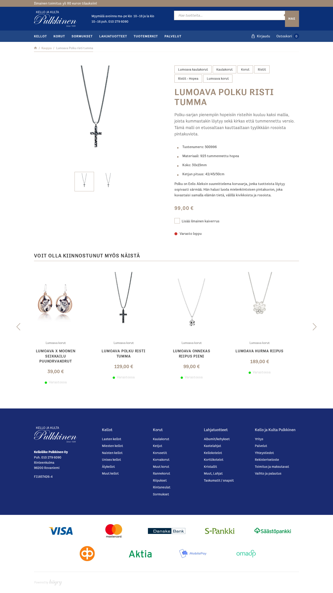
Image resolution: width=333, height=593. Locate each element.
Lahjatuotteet (113, 36)
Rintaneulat (161, 487)
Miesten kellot (112, 446)
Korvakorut (161, 459)
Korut (59, 36)
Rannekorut (161, 473)
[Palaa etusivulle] (35, 48)
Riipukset (160, 480)
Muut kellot (110, 473)
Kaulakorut (224, 69)
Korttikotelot (213, 459)
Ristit (262, 69)
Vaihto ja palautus (268, 473)
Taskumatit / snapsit (219, 480)
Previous (18, 326)
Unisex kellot (111, 459)
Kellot (40, 36)
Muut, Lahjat (213, 473)
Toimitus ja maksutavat (272, 466)
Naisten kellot (112, 453)
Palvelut (172, 36)
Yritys (259, 439)
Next (314, 326)
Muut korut (161, 466)
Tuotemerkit (146, 36)
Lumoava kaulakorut (193, 69)
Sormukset (82, 36)
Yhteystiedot (264, 453)
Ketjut (157, 446)
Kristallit (210, 466)
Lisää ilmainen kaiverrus (201, 221)
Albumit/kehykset (217, 439)
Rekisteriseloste (267, 459)
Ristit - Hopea (188, 78)
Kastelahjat (212, 446)
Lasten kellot (111, 439)
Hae (292, 18)
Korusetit (160, 453)
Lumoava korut (218, 78)
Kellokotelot (213, 453)
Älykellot (108, 466)
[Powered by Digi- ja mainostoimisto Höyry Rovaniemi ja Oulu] (48, 581)
